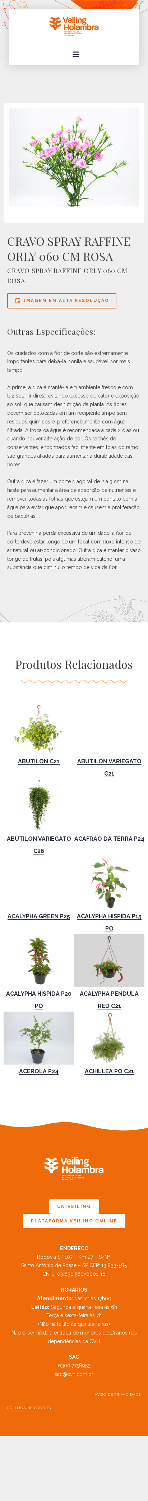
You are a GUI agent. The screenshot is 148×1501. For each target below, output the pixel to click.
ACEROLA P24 (39, 1071)
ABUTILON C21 (39, 761)
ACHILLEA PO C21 (109, 1071)
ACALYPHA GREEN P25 (39, 916)
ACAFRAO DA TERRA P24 (109, 838)
